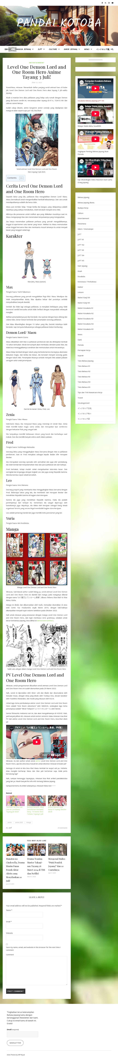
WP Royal (21, 1055)
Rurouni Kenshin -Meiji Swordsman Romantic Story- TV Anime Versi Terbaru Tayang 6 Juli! (35, 810)
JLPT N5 (81, 260)
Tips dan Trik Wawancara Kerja (90, 392)
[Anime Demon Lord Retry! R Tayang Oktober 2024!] (57, 800)
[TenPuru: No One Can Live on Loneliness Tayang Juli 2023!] (15, 800)
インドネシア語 (102, 49)
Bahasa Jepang (23, 49)
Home (8, 49)
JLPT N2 (81, 245)
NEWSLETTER (15, 1043)
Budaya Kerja (83, 208)
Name (9, 910)
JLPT (40, 49)
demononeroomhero (45, 620)
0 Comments (62, 828)
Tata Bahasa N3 (84, 376)
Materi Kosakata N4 (85, 324)
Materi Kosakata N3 (85, 318)
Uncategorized (83, 403)
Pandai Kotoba (59, 23)
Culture (53, 49)
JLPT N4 (81, 255)
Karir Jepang (70, 49)
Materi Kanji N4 (84, 297)
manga (28, 822)
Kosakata (81, 276)
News (86, 49)
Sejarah (81, 355)
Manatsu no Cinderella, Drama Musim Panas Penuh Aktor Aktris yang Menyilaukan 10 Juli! (15, 869)
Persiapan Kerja (84, 350)
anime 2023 (19, 822)
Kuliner (80, 287)
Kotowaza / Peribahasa (87, 282)
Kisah (80, 271)
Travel (80, 398)
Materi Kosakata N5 (85, 329)
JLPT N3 (81, 250)
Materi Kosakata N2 (85, 313)
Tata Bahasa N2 (84, 371)
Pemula (81, 345)
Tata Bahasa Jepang (85, 361)
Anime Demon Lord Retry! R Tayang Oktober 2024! (57, 809)
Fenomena (82, 224)
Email (9, 921)
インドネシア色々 (84, 413)
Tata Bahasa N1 (84, 366)
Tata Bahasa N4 (84, 382)
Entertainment (36, 63)
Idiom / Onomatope (85, 229)
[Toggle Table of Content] (20, 178)
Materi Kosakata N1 (85, 308)
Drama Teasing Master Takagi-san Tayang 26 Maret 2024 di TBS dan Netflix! (36, 866)
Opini (80, 340)
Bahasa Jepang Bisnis (86, 202)
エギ (10, 828)
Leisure (81, 292)
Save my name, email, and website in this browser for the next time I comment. (33, 948)
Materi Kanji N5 (84, 303)
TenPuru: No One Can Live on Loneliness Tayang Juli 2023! (14, 809)
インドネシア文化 (84, 408)
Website (9, 933)
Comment (10, 954)
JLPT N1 (81, 239)
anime (37, 761)
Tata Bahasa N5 (84, 387)
